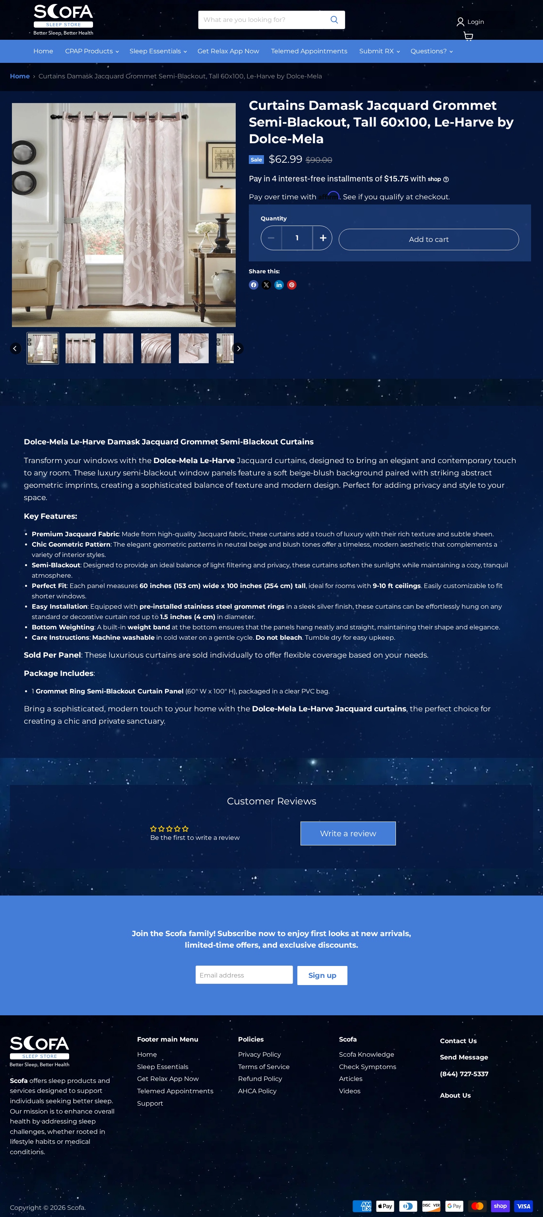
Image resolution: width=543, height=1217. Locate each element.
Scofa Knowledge (366, 1054)
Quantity (274, 218)
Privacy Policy (259, 1054)
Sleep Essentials (156, 51)
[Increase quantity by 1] (323, 237)
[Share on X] (266, 285)
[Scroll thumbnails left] (16, 348)
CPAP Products (89, 51)
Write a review (348, 833)
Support (150, 1103)
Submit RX (377, 51)
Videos (350, 1091)
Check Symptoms (367, 1067)
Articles (351, 1079)
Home (43, 51)
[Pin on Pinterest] (292, 285)
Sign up (322, 975)
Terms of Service (264, 1067)
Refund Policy (260, 1079)
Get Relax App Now (228, 51)
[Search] (334, 20)
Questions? (429, 51)
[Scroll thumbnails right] (238, 348)
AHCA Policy (257, 1091)
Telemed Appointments (309, 51)
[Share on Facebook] (253, 285)
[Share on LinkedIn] (279, 285)
